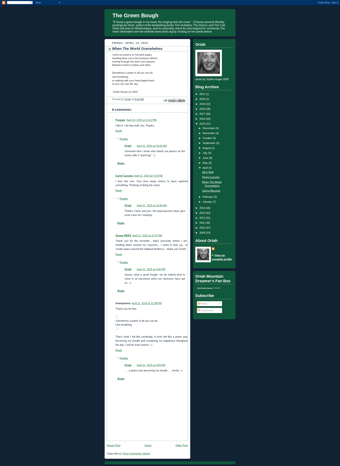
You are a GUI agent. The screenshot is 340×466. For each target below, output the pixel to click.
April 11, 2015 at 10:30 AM (152, 205)
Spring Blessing (211, 190)
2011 (202, 222)
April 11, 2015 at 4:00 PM (151, 269)
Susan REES (123, 235)
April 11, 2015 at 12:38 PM (147, 303)
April (205, 167)
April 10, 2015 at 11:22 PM (141, 119)
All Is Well (207, 172)
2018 (202, 108)
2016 (202, 118)
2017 (202, 113)
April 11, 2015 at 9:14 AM (148, 175)
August (207, 147)
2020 (202, 98)
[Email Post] (165, 100)
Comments (206, 310)
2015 (202, 123)
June (206, 157)
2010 (202, 227)
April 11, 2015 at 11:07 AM (147, 235)
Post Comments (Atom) (136, 453)
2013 (202, 212)
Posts (203, 303)
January (208, 201)
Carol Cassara (124, 175)
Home (148, 445)
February (208, 196)
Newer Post (113, 445)
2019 (202, 103)
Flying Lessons (211, 177)
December (209, 128)
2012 (202, 217)
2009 (202, 232)
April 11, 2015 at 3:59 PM (151, 365)
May (205, 162)
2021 (202, 93)
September (209, 142)
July (205, 152)
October (208, 138)
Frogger (120, 119)
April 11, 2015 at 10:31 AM (152, 145)
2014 (202, 207)
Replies (124, 138)
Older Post (181, 445)
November (209, 133)
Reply (118, 130)
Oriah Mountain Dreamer (204, 288)
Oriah (127, 145)
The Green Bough (135, 15)
